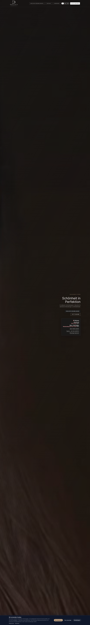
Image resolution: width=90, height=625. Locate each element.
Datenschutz (11, 623)
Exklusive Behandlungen (72, 311)
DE (62, 3)
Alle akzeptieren (58, 620)
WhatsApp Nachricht (74, 333)
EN (65, 3)
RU (68, 3)
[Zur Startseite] (14, 3)
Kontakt (49, 3)
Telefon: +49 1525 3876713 (72, 331)
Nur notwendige (68, 620)
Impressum (17, 623)
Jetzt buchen (75, 3)
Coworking (57, 3)
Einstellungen (77, 620)
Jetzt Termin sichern (74, 328)
